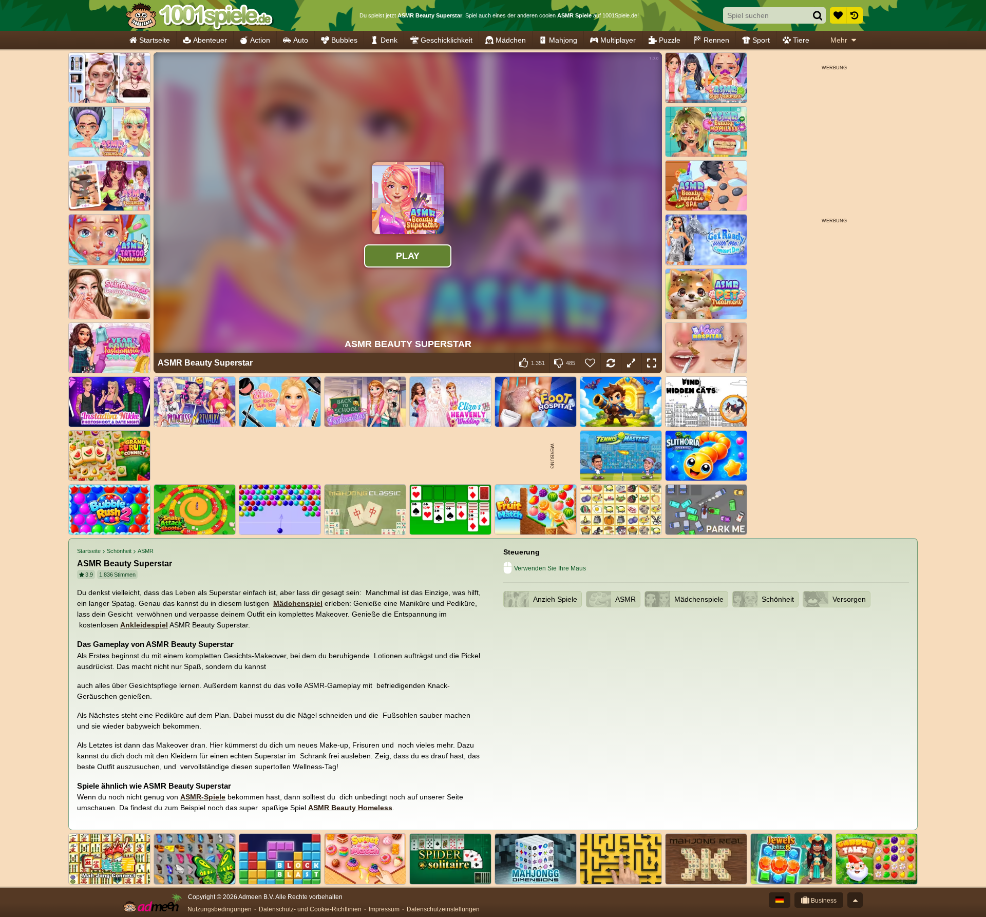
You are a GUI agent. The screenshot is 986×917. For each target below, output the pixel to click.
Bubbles (344, 40)
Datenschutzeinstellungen (443, 909)
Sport (761, 40)
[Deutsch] (779, 900)
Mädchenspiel (298, 603)
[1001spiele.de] (199, 15)
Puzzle (669, 40)
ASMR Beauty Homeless (350, 808)
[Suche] (817, 15)
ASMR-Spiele (202, 797)
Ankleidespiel (144, 625)
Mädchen (511, 40)
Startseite (154, 40)
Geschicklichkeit (446, 40)
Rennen (716, 40)
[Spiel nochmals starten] (610, 363)
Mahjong (563, 40)
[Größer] (631, 363)
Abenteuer (210, 40)
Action (260, 40)
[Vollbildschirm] (651, 363)
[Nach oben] (855, 900)
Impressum (384, 909)
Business (823, 900)
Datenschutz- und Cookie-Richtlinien (310, 909)
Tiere (801, 40)
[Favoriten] (838, 15)
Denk (389, 40)
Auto (300, 40)
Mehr (838, 40)
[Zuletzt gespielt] (854, 15)
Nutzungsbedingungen (219, 909)
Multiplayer (618, 40)
